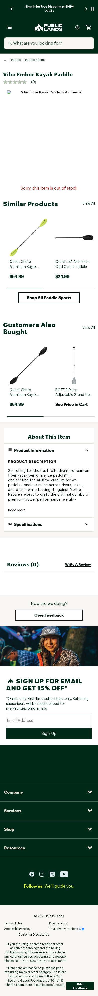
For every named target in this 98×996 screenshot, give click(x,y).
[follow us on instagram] (44, 873)
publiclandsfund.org (50, 984)
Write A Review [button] (78, 564)
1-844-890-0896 (33, 960)
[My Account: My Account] (77, 27)
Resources (14, 847)
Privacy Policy (58, 923)
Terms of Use (13, 923)
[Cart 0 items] (88, 27)
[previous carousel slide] (12, 8)
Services (12, 810)
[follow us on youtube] (64, 873)
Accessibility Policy (17, 928)
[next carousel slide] (86, 8)
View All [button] (88, 203)
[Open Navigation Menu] (9, 27)
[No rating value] (17, 82)
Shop (9, 829)
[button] (49, 297)
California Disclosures (33, 934)
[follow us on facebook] (34, 873)
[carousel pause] (92, 8)
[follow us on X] (54, 873)
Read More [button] (17, 510)
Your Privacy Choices (63, 928)
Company (13, 792)
